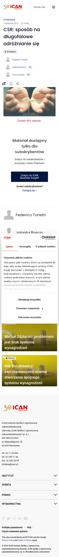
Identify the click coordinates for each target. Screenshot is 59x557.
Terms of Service (25, 540)
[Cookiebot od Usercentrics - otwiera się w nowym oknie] (42, 238)
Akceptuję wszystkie (29, 299)
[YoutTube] (25, 519)
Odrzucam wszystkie (29, 317)
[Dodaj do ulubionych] (11, 84)
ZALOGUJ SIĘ (39, 7)
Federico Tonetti (31, 215)
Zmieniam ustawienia (27, 308)
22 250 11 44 (11, 457)
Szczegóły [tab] (25, 246)
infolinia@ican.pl (10, 464)
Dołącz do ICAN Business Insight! (29, 176)
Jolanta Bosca (29, 233)
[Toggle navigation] (53, 7)
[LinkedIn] (19, 519)
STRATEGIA (9, 19)
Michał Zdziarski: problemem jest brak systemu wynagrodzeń (29, 342)
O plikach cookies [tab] (45, 246)
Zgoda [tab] (9, 246)
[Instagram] (14, 519)
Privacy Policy (8, 540)
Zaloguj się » (29, 190)
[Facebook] (3, 519)
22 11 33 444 (11, 453)
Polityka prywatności (12, 527)
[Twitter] (8, 519)
